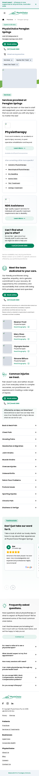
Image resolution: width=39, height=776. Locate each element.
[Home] (3, 20)
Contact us (19, 637)
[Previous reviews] (7, 587)
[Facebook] (3, 703)
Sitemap (12, 715)
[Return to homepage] (18, 13)
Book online (12, 44)
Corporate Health (9, 743)
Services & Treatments (10, 729)
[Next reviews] (13, 587)
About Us (5, 752)
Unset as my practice (15, 54)
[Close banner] (36, 4)
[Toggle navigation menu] (4, 13)
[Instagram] (7, 703)
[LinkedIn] (12, 703)
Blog (3, 756)
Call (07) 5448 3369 (19, 246)
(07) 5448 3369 (13, 49)
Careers (5, 760)
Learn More (18, 148)
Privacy (4, 715)
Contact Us (6, 764)
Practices (10, 20)
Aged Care (6, 739)
